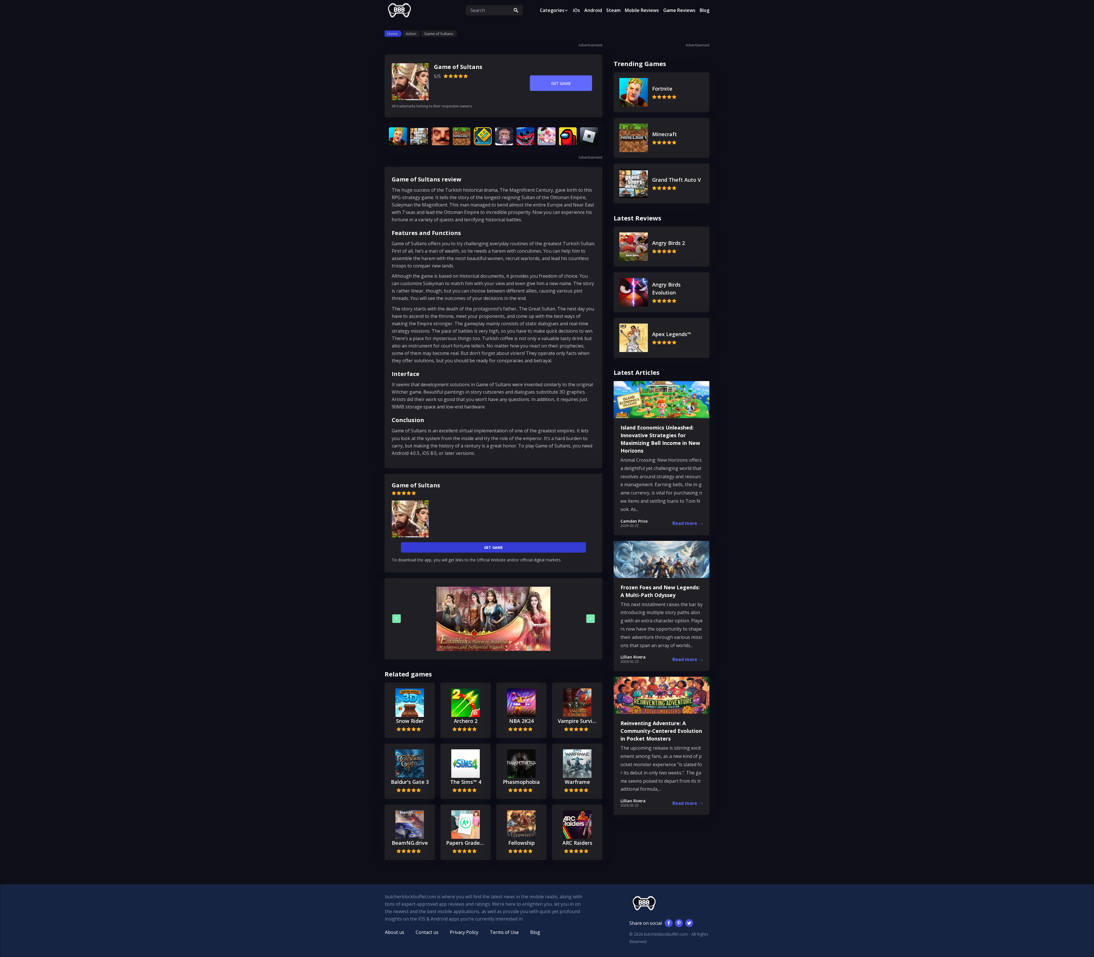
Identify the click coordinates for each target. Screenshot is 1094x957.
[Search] (516, 10)
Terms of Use (504, 932)
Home (392, 33)
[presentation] (396, 618)
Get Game (561, 83)
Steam (613, 10)
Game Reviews (679, 10)
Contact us (427, 932)
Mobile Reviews (642, 10)
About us (394, 932)
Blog (704, 10)
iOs (576, 10)
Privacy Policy (464, 932)
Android (593, 10)
